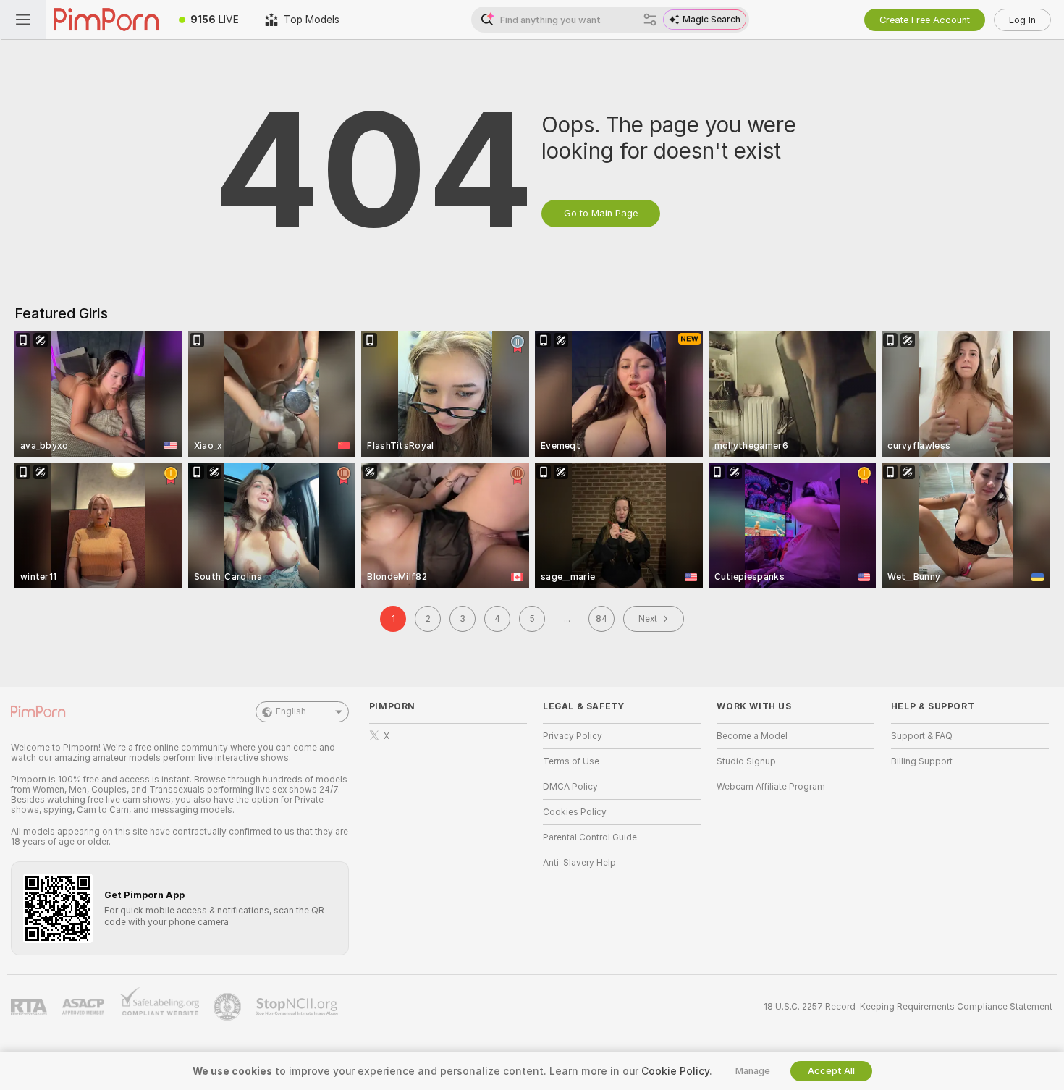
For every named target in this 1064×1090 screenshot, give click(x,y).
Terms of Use (571, 761)
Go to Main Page (601, 213)
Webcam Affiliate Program (771, 787)
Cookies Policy (575, 812)
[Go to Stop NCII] (298, 1006)
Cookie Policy (675, 1071)
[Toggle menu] (23, 19)
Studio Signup (746, 761)
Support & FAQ (922, 736)
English (291, 711)
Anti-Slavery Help (579, 863)
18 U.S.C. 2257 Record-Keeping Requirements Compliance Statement (908, 1007)
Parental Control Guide (590, 837)
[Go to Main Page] (106, 19)
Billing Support (922, 761)
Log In (1022, 19)
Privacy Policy (572, 736)
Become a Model (752, 736)
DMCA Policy (570, 787)
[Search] (650, 19)
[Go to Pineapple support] (229, 1007)
